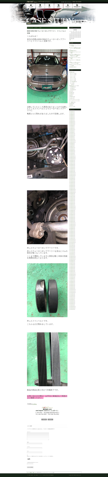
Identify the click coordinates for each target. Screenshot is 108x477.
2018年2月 (72, 236)
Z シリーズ (72, 80)
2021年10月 (72, 175)
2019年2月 (72, 220)
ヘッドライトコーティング (74, 100)
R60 (71, 95)
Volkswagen (73, 89)
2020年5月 (72, 199)
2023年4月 (72, 150)
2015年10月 (72, 275)
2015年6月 (72, 281)
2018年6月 (72, 231)
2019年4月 (72, 217)
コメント (28, 431)
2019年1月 (72, 221)
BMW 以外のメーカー (73, 85)
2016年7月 (72, 263)
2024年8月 (72, 132)
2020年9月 (72, 193)
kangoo (71, 92)
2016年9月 (72, 260)
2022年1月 (72, 171)
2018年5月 (72, 232)
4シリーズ (72, 76)
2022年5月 (72, 165)
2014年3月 (72, 302)
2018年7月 (72, 229)
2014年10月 (72, 292)
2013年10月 (72, 309)
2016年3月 (72, 268)
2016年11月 (72, 257)
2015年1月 (72, 288)
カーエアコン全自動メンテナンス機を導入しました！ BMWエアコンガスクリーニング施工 (75, 55)
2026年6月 (72, 114)
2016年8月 (72, 261)
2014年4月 (72, 300)
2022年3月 (72, 168)
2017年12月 (72, 239)
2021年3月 (72, 185)
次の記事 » (50, 419)
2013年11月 (72, 307)
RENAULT (71, 96)
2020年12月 (72, 189)
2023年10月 (72, 142)
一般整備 (40, 27)
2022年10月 (72, 158)
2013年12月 (72, 306)
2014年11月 (72, 291)
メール (28, 446)
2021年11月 (72, 174)
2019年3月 (72, 218)
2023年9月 (72, 143)
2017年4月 (72, 250)
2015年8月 (72, 278)
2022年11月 (72, 157)
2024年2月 (72, 136)
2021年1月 (72, 188)
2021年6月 (72, 181)
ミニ (37, 27)
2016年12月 (72, 256)
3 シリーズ (72, 74)
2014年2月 (72, 303)
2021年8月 (72, 178)
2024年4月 (72, 135)
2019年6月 (72, 214)
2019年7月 (72, 213)
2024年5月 (72, 133)
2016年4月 (72, 267)
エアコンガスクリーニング (74, 99)
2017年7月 (72, 246)
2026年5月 (72, 115)
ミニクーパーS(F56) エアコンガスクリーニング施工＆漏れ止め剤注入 (75, 48)
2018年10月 (72, 225)
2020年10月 (72, 192)
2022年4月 (72, 167)
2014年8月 (72, 295)
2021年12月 (72, 172)
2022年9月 (72, 160)
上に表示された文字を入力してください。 (33, 462)
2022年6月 (72, 164)
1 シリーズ (72, 73)
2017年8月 (72, 245)
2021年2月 (72, 186)
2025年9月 (72, 125)
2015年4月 (72, 284)
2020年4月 (72, 200)
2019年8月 (72, 211)
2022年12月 (72, 156)
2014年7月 (72, 296)
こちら (34, 404)
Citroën (72, 88)
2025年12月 (72, 121)
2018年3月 (72, 235)
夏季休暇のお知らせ (73, 50)
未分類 (71, 103)
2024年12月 (72, 129)
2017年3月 (72, 252)
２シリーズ (72, 106)
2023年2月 (72, 153)
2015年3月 (72, 285)
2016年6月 (72, 264)
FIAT (71, 91)
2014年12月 (72, 289)
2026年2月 (72, 118)
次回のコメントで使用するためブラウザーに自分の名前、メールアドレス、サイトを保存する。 (40, 456)
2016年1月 (72, 271)
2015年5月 (72, 282)
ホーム (28, 472)
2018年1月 (72, 238)
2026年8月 (72, 111)
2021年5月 (72, 182)
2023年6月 (72, 147)
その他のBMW (73, 81)
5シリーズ (72, 77)
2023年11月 (72, 140)
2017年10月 (72, 242)
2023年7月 (72, 146)
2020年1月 (72, 204)
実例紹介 (31, 472)
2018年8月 (72, 228)
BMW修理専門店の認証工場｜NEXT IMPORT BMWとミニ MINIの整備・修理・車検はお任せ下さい (45, 1)
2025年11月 (72, 122)
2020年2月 (72, 203)
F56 (72, 84)
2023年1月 (72, 154)
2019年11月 (72, 207)
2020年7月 (72, 196)
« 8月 (70, 39)
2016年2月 (72, 270)
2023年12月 (72, 139)
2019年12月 (72, 206)
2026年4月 (72, 117)
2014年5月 (72, 299)
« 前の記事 (44, 419)
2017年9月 (72, 243)
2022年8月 (72, 161)
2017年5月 (72, 249)
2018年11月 (72, 224)
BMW (36, 27)
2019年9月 (72, 210)
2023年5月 (72, 149)
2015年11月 (72, 274)
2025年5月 (72, 128)
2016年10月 (72, 259)
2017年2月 (72, 253)
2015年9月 (72, 277)
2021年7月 (72, 179)
